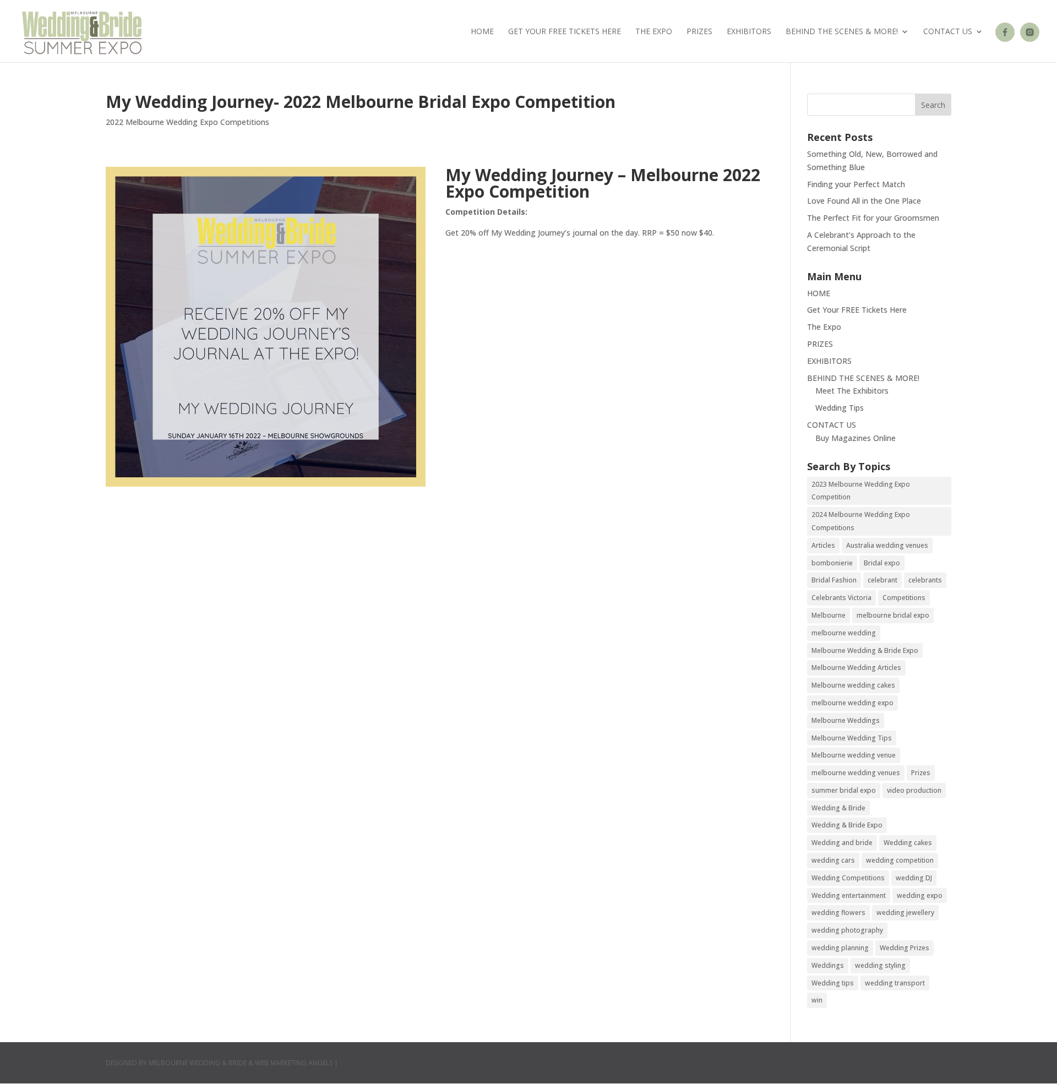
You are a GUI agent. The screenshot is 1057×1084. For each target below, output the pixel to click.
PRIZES (699, 32)
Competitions (903, 597)
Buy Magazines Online (855, 438)
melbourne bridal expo (893, 615)
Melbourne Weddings (845, 720)
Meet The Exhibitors (852, 390)
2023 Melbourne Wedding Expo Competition (860, 491)
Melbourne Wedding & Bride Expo (864, 650)
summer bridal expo (843, 790)
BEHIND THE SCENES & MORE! (842, 32)
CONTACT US (947, 32)
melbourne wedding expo (852, 702)
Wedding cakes (908, 842)
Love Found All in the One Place (864, 200)
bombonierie (832, 563)
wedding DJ (914, 878)
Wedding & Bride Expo (846, 825)
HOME (482, 32)
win (816, 1000)
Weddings (827, 965)
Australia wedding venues (887, 545)
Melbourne (828, 615)
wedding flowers (838, 912)
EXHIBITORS (749, 32)
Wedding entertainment (848, 895)
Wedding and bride (842, 842)
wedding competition (900, 860)
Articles (823, 545)
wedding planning (840, 947)
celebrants (925, 580)
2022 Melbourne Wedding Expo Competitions (187, 122)
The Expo (653, 32)
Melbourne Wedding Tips (851, 738)
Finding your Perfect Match (856, 184)
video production (914, 790)
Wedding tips (832, 983)
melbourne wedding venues (855, 772)
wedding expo (919, 895)
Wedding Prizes (904, 947)
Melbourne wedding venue (853, 755)
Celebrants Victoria (841, 597)
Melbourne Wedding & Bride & (202, 1062)
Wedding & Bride (838, 808)
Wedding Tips (839, 407)
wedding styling (880, 965)
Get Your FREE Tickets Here (564, 32)
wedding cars (833, 860)
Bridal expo (882, 563)
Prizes (920, 772)
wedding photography (847, 930)
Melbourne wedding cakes (853, 685)
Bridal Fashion (834, 580)
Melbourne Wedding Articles (856, 667)
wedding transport (895, 983)
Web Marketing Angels (294, 1062)
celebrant (882, 580)
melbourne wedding (843, 633)
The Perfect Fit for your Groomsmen (873, 218)
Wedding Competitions (848, 878)
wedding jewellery (905, 912)
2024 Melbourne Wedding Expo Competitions (860, 521)
